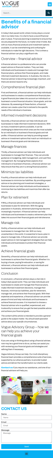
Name (4, 414)
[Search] (49, 13)
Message (5, 430)
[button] (50, 4)
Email (3, 422)
